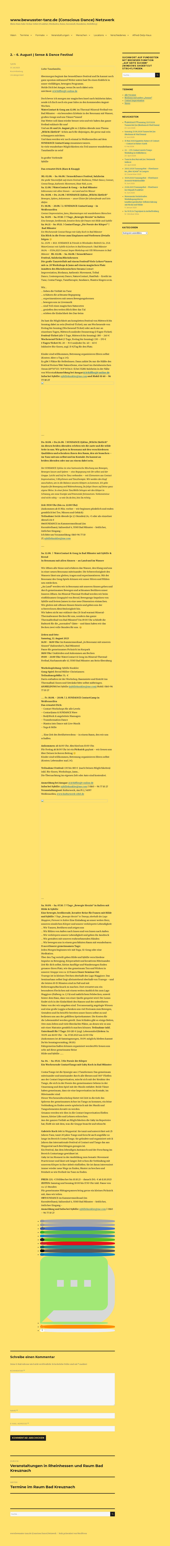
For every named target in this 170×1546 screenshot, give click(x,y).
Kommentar (17, 1371)
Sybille (13, 64)
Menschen (81, 35)
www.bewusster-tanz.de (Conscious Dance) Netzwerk (62, 20)
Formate (40, 35)
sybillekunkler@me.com (74, 376)
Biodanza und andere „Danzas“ (138, 98)
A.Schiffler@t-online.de (80, 782)
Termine (24, 35)
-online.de (71, 91)
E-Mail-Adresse (19, 1423)
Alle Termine (130, 95)
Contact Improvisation (134, 100)
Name (14, 1411)
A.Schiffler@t (59, 91)
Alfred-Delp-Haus (141, 35)
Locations (99, 35)
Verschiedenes (118, 35)
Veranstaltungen (60, 35)
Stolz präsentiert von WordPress (73, 1533)
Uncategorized (16, 75)
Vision (13, 35)
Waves (127, 103)
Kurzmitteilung (16, 71)
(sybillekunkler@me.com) (83, 686)
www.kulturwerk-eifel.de (70, 794)
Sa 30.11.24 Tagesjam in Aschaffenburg (142, 211)
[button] (42, 1221)
